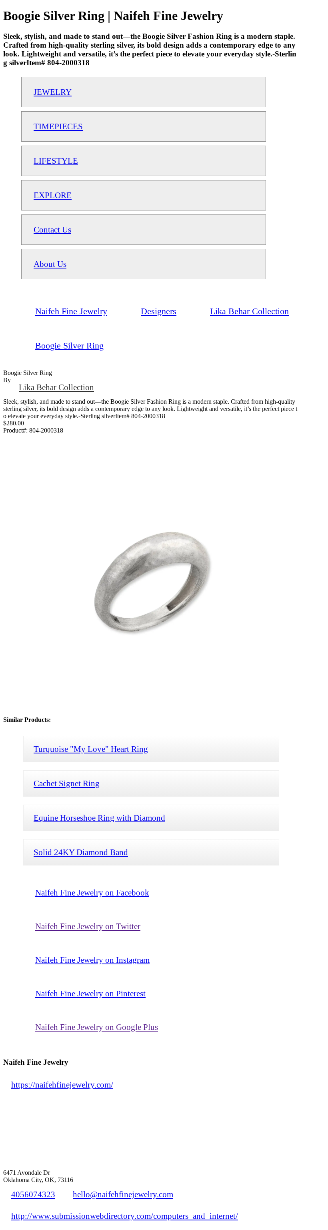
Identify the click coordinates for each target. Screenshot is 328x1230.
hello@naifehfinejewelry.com (123, 1194)
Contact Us (52, 229)
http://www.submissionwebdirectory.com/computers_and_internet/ (124, 1215)
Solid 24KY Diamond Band (81, 852)
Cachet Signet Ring (67, 783)
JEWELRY (53, 91)
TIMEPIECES (58, 126)
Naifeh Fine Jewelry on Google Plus (96, 1027)
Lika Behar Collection (56, 387)
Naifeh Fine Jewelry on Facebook (92, 892)
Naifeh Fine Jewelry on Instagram (92, 959)
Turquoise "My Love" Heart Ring (91, 748)
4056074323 (33, 1194)
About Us (50, 263)
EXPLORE (53, 195)
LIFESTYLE (56, 160)
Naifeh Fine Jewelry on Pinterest (90, 993)
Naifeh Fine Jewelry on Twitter (87, 926)
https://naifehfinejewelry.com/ (62, 1084)
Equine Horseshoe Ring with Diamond (99, 817)
